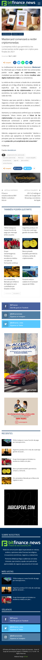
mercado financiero (7, 160)
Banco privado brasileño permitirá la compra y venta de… (24, 469)
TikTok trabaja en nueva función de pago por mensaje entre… (26, 441)
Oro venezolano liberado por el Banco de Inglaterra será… (26, 479)
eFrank (26, 656)
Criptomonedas (27, 239)
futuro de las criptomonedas (9, 158)
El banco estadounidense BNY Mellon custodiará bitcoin (9, 196)
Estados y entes (17, 34)
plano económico (25, 160)
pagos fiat (16, 160)
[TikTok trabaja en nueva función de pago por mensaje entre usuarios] (12, 220)
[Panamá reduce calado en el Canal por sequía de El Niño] (30, 271)
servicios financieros (7, 163)
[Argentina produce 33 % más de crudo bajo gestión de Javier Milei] (30, 220)
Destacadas (6, 34)
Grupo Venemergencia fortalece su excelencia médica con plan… (24, 460)
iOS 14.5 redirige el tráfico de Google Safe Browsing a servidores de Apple (32, 196)
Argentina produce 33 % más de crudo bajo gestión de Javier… (26, 450)
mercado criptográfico (31, 158)
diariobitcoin (11, 150)
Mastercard (20, 158)
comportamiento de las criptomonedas (16, 155)
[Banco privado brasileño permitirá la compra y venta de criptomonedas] (30, 243)
